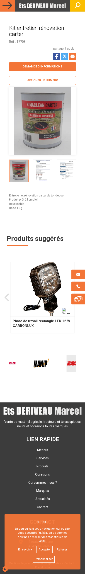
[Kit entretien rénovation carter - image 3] (66, 171)
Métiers (42, 450)
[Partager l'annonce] (72, 56)
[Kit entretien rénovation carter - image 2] (42, 171)
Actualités (42, 499)
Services (42, 458)
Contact (42, 507)
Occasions (42, 474)
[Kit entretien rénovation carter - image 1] (19, 171)
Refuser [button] (62, 549)
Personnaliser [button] (44, 559)
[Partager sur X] (64, 56)
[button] (42, 80)
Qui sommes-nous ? (42, 482)
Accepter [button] (45, 549)
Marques (42, 491)
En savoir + (25, 549)
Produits (42, 466)
